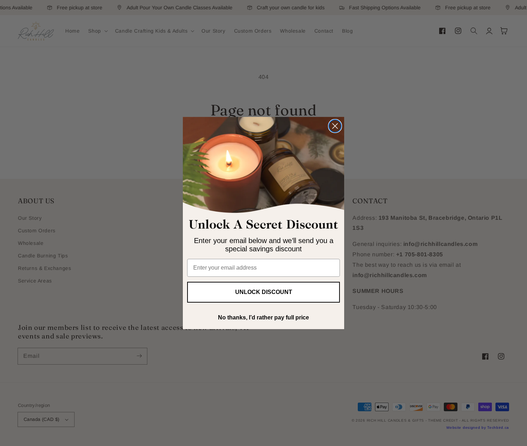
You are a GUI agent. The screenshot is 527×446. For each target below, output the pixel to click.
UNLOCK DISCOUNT (263, 292)
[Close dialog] (335, 126)
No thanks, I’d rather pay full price (263, 317)
